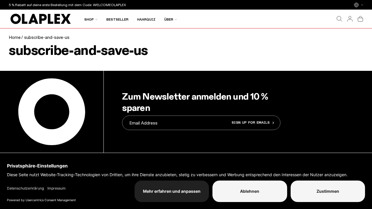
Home (15, 37)
